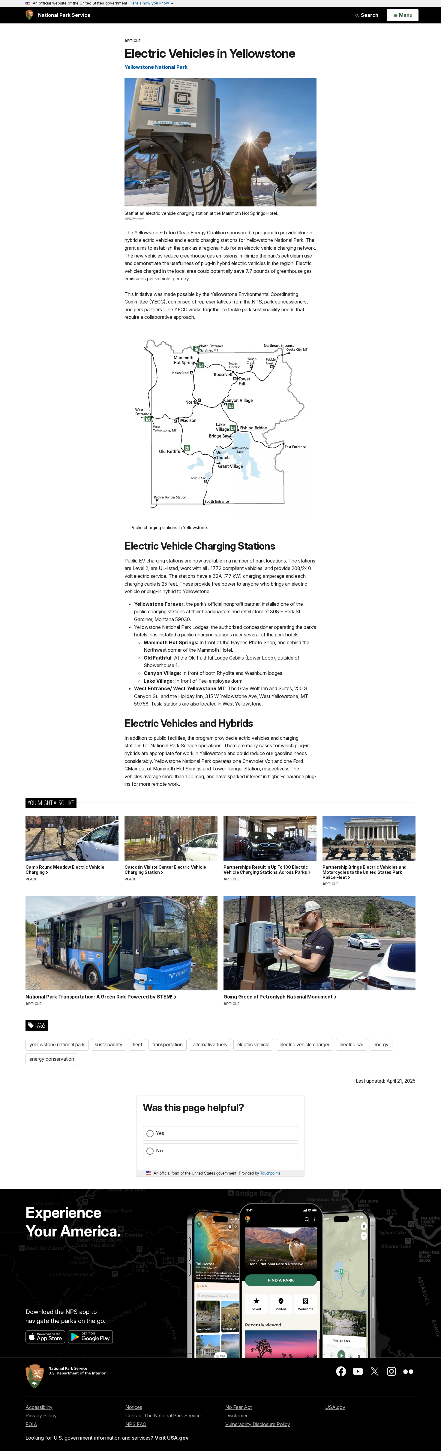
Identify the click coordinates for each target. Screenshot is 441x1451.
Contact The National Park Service (163, 1416)
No (159, 1151)
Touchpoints (270, 1173)
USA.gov (335, 1407)
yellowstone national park (57, 1044)
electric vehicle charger (304, 1044)
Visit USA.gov (172, 1438)
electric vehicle (253, 1044)
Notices (133, 1407)
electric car (351, 1044)
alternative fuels (210, 1044)
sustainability (108, 1044)
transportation (167, 1044)
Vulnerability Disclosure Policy (257, 1424)
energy (381, 1044)
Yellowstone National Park (156, 67)
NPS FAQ (135, 1424)
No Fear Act (238, 1407)
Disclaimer (236, 1416)
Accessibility (39, 1407)
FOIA (31, 1424)
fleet (137, 1044)
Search (369, 15)
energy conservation (51, 1059)
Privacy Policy (41, 1416)
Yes (160, 1133)
